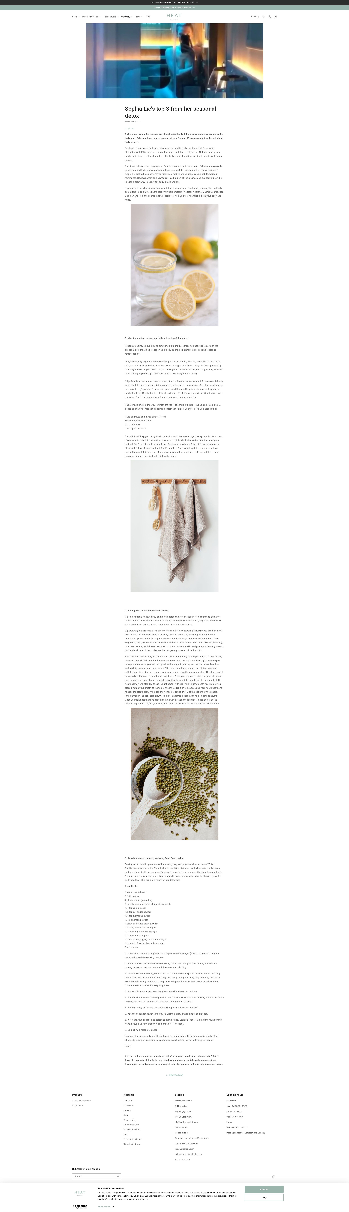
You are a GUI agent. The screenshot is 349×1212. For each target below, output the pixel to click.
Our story (128, 1101)
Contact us (129, 1105)
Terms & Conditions (133, 1139)
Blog (126, 1115)
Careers (127, 1110)
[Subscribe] (118, 1176)
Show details (104, 1206)
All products (77, 1105)
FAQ (125, 1134)
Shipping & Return (132, 1129)
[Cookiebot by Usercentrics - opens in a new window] (80, 1207)
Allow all (264, 1189)
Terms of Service (131, 1125)
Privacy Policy (130, 1120)
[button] (76, 17)
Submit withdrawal (132, 1144)
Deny (264, 1197)
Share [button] (130, 128)
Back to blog (176, 1075)
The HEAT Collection (81, 1101)
